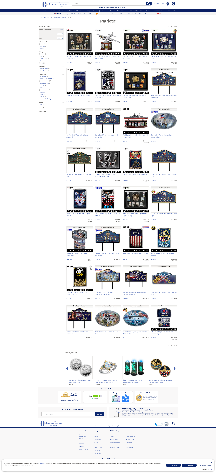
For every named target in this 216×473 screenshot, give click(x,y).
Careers (96, 436)
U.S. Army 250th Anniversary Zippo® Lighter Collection (77, 293)
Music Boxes (129, 442)
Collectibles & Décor (74, 11)
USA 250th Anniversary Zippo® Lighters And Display (135, 57)
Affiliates (96, 442)
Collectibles (113, 445)
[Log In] (167, 3)
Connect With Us (98, 447)
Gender (41, 102)
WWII (41, 48)
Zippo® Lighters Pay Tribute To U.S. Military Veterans (108, 215)
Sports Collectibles (130, 434)
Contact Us (81, 443)
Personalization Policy (84, 441)
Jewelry (112, 436)
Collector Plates (44, 90)
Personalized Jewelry (115, 447)
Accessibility (81, 446)
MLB (146, 14)
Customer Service (159, 3)
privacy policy (41, 463)
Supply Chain (97, 450)
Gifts (44, 11)
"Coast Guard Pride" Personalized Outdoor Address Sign (107, 136)
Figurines (42, 96)
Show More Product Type (45, 99)
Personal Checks (89, 14)
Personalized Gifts (114, 439)
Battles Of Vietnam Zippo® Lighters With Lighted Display (78, 57)
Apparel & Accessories (117, 11)
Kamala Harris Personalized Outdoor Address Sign (77, 333)
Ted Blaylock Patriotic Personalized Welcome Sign (161, 136)
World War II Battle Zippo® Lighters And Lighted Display (135, 215)
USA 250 (42, 46)
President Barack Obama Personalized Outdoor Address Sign (134, 293)
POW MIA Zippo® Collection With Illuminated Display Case (105, 175)
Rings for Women (130, 439)
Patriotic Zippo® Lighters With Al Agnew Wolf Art (78, 215)
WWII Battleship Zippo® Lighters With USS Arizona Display (135, 136)
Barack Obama (44, 68)
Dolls (41, 94)
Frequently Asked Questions (82, 437)
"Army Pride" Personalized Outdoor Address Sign (79, 175)
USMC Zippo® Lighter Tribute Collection (78, 95)
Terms (169, 415)
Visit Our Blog (97, 453)
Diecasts (42, 92)
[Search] (149, 3)
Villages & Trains (91, 11)
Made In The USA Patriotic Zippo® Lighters (135, 253)
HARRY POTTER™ (131, 14)
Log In (168, 5)
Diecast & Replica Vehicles (115, 14)
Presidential (42, 66)
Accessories (43, 76)
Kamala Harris (44, 71)
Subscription (42, 111)
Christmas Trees (44, 83)
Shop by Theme (129, 447)
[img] (173, 423)
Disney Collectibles (130, 436)
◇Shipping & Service (83, 449)
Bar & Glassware (44, 81)
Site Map (96, 445)
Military (41, 52)
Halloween (101, 14)
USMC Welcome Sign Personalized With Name (106, 333)
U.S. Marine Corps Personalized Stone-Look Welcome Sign (164, 333)
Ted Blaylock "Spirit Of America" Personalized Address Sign (104, 293)
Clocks (42, 85)
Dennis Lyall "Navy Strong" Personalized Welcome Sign (135, 333)
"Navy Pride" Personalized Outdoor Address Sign (164, 215)
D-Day (41, 44)
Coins (103, 11)
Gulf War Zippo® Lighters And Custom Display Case (134, 96)
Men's (41, 104)
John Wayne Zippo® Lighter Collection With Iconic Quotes (108, 96)
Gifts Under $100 (76, 14)
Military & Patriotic (136, 11)
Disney (152, 14)
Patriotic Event (43, 42)
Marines (42, 61)
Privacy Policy (129, 416)
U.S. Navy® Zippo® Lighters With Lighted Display (163, 57)
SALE (159, 14)
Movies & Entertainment (154, 11)
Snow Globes (113, 434)
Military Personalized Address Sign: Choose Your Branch (164, 96)
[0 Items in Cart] (173, 3)
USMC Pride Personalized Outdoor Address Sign (164, 175)
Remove (59, 34)
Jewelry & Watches (56, 11)
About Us (96, 434)
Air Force (42, 54)
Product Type (42, 74)
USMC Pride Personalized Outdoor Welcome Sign (164, 293)
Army (41, 56)
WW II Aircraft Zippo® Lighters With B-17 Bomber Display (107, 57)
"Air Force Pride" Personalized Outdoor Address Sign (77, 136)
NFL (140, 14)
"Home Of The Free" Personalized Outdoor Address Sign (107, 254)
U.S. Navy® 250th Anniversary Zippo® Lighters (162, 254)
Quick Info (69, 62)
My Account (81, 434)
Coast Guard (43, 58)
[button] (159, 424)
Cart (173, 5)
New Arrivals (171, 11)
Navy (41, 63)
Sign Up (99, 414)
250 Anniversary (62, 14)
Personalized (42, 108)
